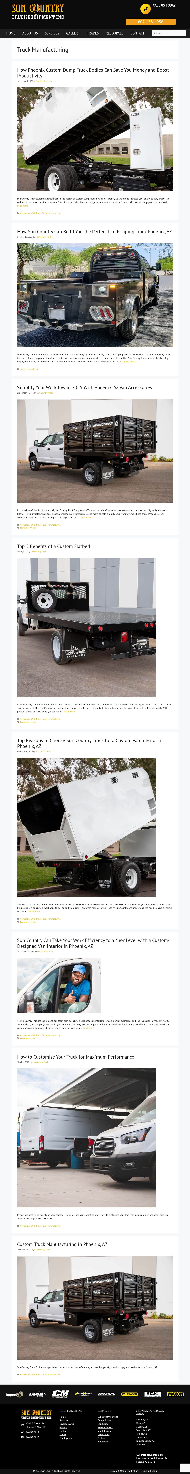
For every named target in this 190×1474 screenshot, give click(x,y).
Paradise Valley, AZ (145, 1440)
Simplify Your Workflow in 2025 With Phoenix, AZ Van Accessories (84, 387)
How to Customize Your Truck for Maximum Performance (75, 1057)
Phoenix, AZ (142, 1419)
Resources (115, 33)
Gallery (73, 33)
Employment (66, 1438)
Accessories (103, 1434)
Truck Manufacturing (51, 213)
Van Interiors (104, 1431)
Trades (93, 33)
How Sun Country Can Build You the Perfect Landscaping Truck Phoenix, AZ (94, 231)
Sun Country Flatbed (108, 1416)
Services (52, 33)
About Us (30, 33)
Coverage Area (67, 1423)
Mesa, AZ (140, 1423)
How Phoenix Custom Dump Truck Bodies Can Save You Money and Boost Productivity (93, 73)
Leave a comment (28, 527)
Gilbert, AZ (141, 1426)
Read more (22, 205)
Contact (138, 33)
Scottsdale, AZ (143, 1430)
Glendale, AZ (142, 1437)
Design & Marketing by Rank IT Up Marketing (133, 1470)
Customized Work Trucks (30, 213)
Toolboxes (103, 1441)
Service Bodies (105, 1427)
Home (10, 33)
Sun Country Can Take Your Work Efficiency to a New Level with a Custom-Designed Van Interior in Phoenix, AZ (93, 943)
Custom (101, 1438)
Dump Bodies (104, 1420)
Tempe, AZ (141, 1433)
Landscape (103, 1423)
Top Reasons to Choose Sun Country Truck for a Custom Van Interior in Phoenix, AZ (89, 743)
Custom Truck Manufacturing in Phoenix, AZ (62, 1244)
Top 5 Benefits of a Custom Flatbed (53, 546)
